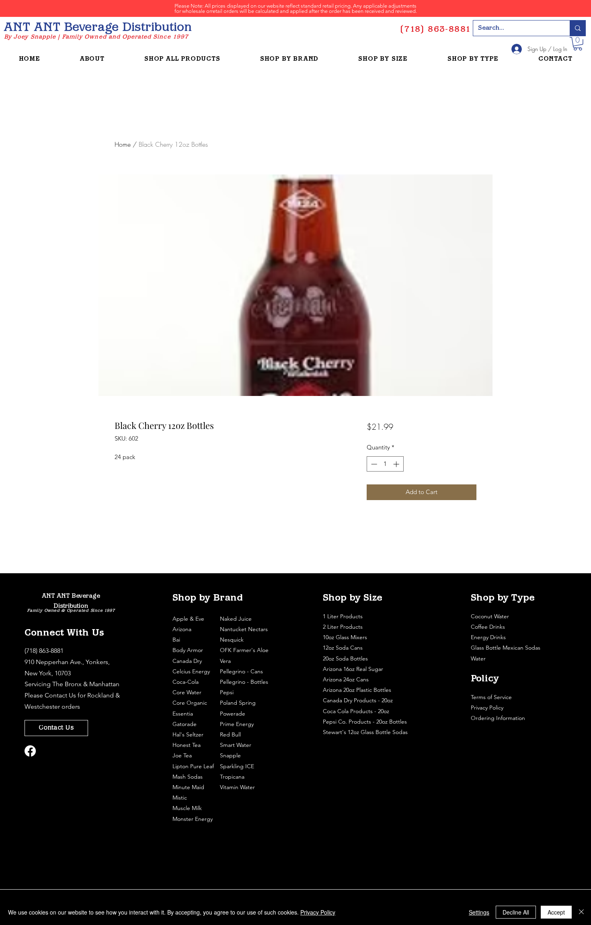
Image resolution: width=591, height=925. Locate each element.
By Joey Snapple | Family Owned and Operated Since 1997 (96, 37)
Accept (556, 912)
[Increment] (397, 464)
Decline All (516, 912)
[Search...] (577, 28)
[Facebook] (30, 751)
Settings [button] (479, 912)
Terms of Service (492, 697)
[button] (578, 44)
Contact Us (60, 695)
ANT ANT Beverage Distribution (98, 28)
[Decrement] (373, 464)
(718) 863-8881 (44, 650)
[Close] (581, 912)
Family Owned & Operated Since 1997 (71, 611)
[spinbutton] (385, 464)
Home (123, 144)
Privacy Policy (488, 707)
